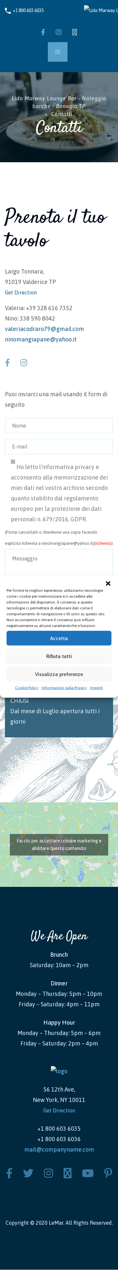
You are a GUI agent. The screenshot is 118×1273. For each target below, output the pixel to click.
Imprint (96, 687)
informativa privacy (68, 467)
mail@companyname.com (59, 1149)
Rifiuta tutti (59, 656)
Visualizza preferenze (59, 674)
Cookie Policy (26, 687)
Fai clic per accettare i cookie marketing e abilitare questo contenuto (59, 844)
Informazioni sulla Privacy (64, 687)
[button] (108, 583)
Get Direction (21, 292)
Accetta (59, 638)
